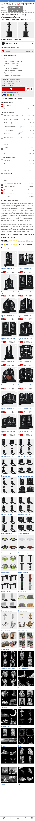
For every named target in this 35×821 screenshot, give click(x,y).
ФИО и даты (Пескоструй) (11, 119)
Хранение (19, 196)
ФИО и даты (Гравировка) (11, 115)
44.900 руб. (27, 435)
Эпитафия (19, 141)
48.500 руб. (10, 342)
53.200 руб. (27, 319)
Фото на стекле (8, 137)
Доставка (19, 167)
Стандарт (19, 51)
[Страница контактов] (19, 4)
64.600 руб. (27, 365)
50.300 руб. (27, 342)
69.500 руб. (10, 412)
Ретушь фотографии (19, 186)
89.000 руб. (27, 388)
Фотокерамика (8, 133)
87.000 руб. (27, 272)
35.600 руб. (10, 272)
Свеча (19, 150)
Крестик (19, 144)
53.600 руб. (10, 388)
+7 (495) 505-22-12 (27, 4)
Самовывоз (19, 170)
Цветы (19, 147)
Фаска (19, 180)
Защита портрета (19, 193)
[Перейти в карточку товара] (2, 272)
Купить (15, 89)
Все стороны (19, 105)
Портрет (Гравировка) (10, 126)
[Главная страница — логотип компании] (7, 4)
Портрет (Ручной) (9, 130)
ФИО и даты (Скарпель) (10, 122)
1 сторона (19, 109)
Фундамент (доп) (19, 163)
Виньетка (19, 154)
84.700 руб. (10, 365)
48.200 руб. (10, 319)
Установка (19, 160)
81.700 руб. (27, 412)
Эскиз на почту (19, 177)
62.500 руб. (10, 295)
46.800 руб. (27, 295)
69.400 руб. (10, 435)
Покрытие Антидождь (19, 190)
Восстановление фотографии (19, 183)
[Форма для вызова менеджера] (15, 4)
